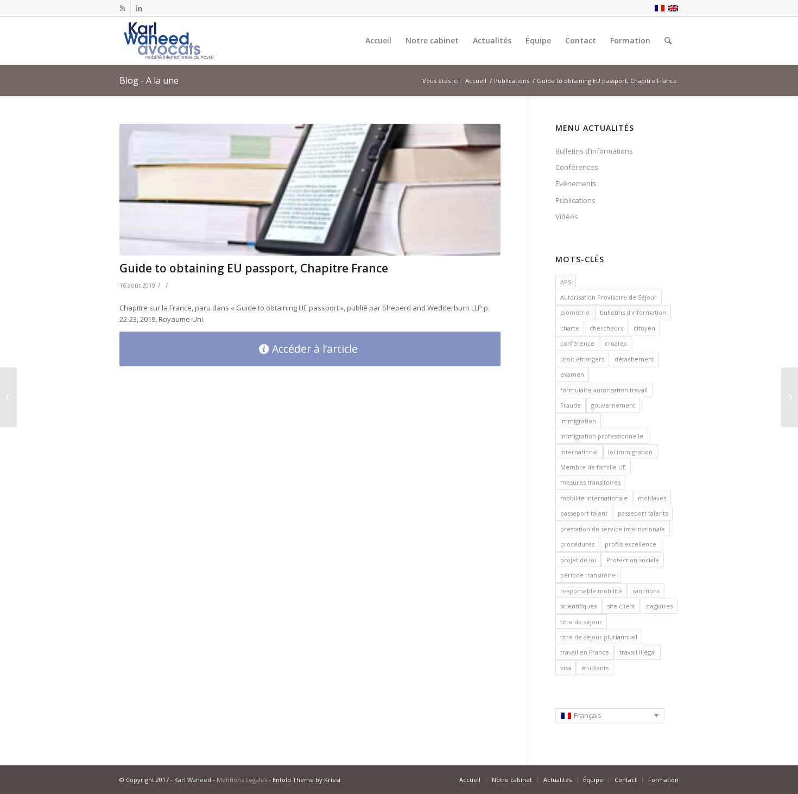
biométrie (575, 312)
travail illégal (637, 652)
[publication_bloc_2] (310, 190)
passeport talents (643, 513)
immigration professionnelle (601, 436)
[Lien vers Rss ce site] (122, 8)
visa (565, 668)
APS (565, 282)
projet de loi (578, 560)
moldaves (652, 498)
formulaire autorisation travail (604, 390)
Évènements (576, 183)
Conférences (576, 167)
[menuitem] (378, 41)
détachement (634, 359)
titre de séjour (581, 622)
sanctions (646, 591)
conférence (577, 343)
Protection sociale (632, 560)
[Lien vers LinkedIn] (139, 8)
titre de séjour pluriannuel (598, 637)
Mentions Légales (242, 780)
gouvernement (613, 405)
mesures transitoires (590, 482)
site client (621, 606)
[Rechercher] (668, 41)
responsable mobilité (591, 591)
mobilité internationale (594, 498)
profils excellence (630, 544)
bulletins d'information (633, 312)
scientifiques (578, 606)
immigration (578, 421)
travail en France (584, 652)
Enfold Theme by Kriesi (306, 780)
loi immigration (630, 452)
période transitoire (588, 575)
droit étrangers (582, 359)
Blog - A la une (149, 80)
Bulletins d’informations (594, 151)
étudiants (595, 668)
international (579, 452)
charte (569, 328)
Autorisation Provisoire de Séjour (608, 297)
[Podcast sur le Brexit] (789, 397)
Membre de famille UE (593, 467)
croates (615, 343)
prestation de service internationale (612, 529)
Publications (575, 200)
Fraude (570, 405)
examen (572, 374)
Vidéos (566, 216)
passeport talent (583, 513)
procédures (577, 544)
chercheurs (606, 328)
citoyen (644, 328)
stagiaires (659, 606)
